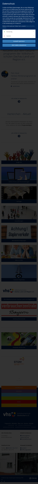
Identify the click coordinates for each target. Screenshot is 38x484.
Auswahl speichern (19, 41)
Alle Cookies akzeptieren (19, 45)
